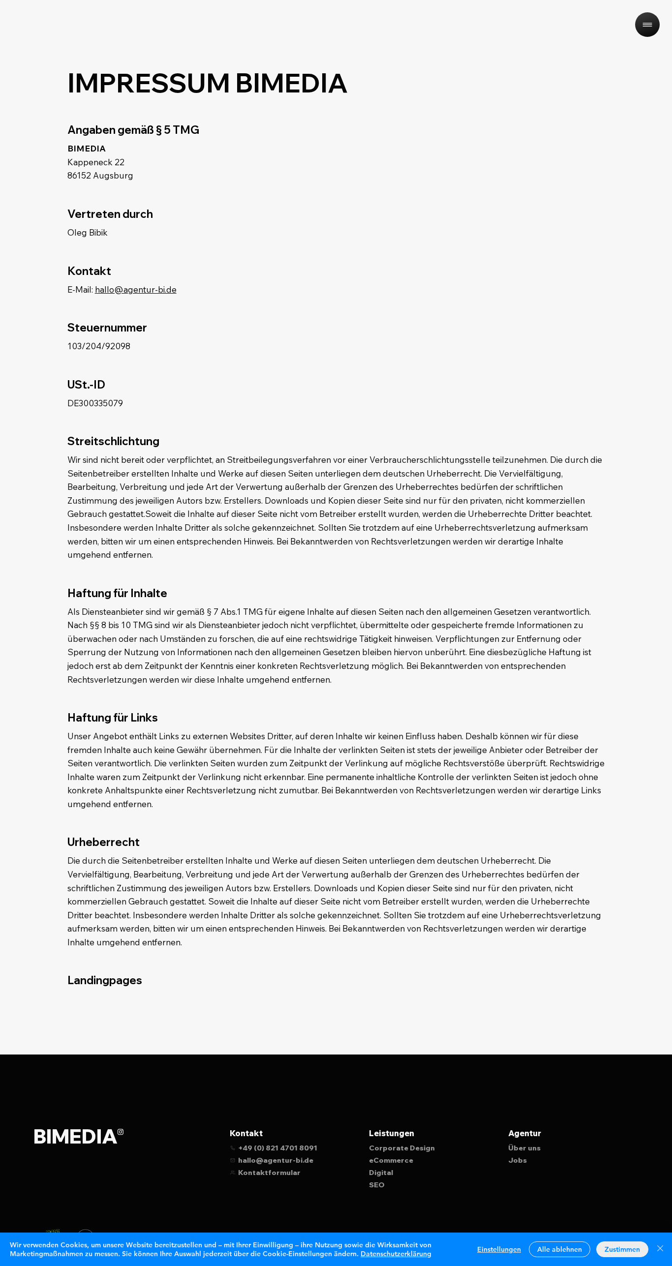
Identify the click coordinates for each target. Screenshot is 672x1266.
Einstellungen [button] (499, 1249)
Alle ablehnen (559, 1249)
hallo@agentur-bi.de (136, 289)
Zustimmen (622, 1249)
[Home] (647, 24)
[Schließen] (660, 1249)
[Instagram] (120, 1132)
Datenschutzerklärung (396, 1253)
